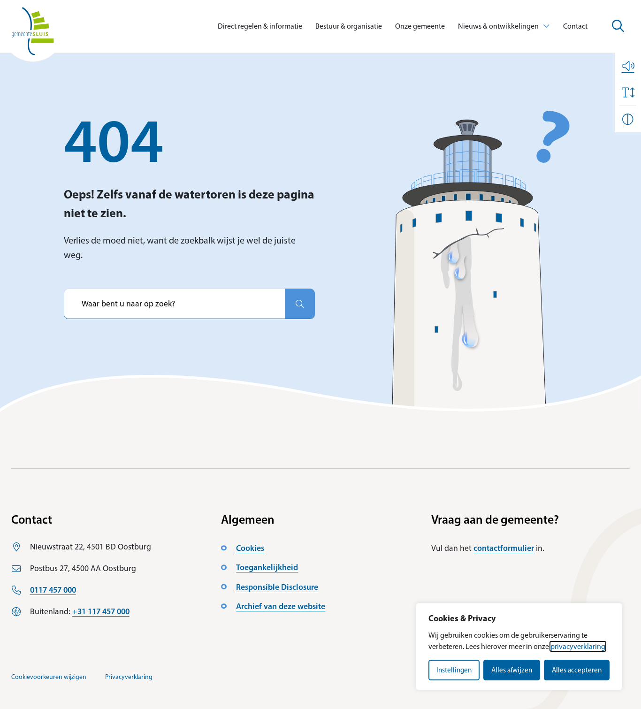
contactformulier (503, 548)
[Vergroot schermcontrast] (628, 119)
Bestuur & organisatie (348, 26)
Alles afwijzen (511, 670)
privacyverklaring (577, 646)
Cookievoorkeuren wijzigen (48, 676)
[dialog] (519, 646)
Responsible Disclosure (277, 587)
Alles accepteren (577, 670)
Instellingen (454, 670)
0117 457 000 (53, 590)
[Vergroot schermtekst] (628, 92)
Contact (575, 26)
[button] (628, 66)
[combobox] (174, 304)
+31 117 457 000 (101, 611)
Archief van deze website (280, 606)
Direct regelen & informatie (260, 26)
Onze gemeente (420, 26)
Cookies (250, 548)
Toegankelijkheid (267, 567)
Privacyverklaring (129, 676)
